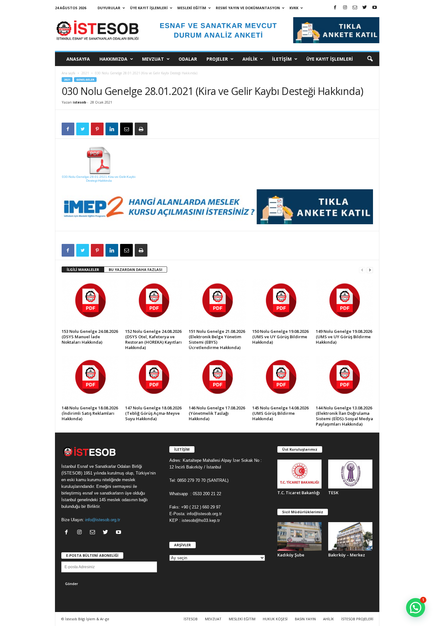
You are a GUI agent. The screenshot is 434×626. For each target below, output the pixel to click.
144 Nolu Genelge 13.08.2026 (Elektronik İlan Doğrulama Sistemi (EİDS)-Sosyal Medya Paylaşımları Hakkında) (344, 416)
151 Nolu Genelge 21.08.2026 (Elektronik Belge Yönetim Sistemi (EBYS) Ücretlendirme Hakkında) (217, 339)
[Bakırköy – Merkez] (350, 536)
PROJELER (217, 59)
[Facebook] (335, 7)
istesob (79, 102)
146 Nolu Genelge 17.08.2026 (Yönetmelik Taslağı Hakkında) (217, 413)
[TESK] (350, 474)
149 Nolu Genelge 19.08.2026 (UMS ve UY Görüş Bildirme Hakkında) (344, 336)
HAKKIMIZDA (113, 59)
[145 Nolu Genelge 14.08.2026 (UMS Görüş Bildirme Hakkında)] (280, 379)
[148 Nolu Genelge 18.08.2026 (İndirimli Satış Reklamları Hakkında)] (90, 379)
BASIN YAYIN (305, 618)
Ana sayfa (68, 73)
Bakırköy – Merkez (346, 555)
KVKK (293, 7)
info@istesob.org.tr (102, 519)
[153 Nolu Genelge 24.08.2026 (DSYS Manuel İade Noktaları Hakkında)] (90, 303)
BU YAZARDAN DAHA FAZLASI (135, 269)
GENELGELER (85, 79)
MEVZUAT (153, 59)
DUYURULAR (109, 7)
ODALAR (188, 59)
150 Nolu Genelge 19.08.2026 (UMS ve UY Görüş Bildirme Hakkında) (280, 336)
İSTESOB (191, 618)
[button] (370, 59)
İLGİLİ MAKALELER (83, 269)
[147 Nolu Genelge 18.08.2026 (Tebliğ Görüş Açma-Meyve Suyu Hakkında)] (153, 379)
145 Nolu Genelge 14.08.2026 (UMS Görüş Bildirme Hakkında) (280, 413)
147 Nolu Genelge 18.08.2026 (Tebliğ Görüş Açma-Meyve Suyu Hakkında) (153, 413)
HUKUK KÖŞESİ (275, 618)
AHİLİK (249, 59)
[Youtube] (374, 7)
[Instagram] (345, 7)
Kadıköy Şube (290, 555)
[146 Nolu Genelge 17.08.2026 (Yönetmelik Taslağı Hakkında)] (217, 379)
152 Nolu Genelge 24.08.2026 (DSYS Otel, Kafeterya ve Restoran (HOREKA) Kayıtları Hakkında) (153, 339)
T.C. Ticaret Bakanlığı (298, 492)
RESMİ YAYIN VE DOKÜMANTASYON (248, 7)
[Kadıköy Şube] (299, 536)
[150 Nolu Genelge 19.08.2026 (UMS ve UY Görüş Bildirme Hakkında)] (280, 303)
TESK (333, 492)
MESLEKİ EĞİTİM (191, 7)
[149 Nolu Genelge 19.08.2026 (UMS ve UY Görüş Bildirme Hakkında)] (344, 303)
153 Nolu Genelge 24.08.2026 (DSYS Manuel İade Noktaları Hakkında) (90, 336)
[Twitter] (365, 7)
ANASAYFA (78, 59)
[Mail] (355, 7)
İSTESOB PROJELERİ (357, 618)
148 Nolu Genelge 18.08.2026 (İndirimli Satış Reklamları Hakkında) (90, 413)
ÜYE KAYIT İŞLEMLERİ (149, 7)
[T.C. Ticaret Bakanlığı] (299, 474)
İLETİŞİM (282, 59)
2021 (85, 73)
